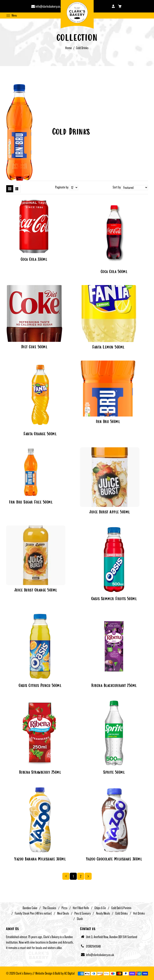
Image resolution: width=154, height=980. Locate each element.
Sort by (117, 187)
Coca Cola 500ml (114, 272)
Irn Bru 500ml (108, 422)
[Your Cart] (120, 6)
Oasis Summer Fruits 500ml (114, 599)
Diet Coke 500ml (34, 347)
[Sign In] (113, 6)
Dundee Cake (30, 908)
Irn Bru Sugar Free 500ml (31, 502)
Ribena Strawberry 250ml (40, 773)
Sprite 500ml (114, 773)
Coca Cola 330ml (34, 260)
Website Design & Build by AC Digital (55, 973)
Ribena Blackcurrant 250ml (114, 686)
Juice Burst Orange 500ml (35, 590)
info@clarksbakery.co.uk (49, 6)
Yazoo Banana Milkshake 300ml (40, 859)
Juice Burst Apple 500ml (109, 512)
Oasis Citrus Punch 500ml (40, 686)
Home (68, 48)
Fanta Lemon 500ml (108, 347)
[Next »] (88, 876)
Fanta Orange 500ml (40, 434)
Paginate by (61, 187)
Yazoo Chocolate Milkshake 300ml (114, 859)
